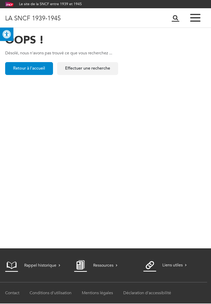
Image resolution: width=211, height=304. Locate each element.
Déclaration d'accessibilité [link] (147, 292)
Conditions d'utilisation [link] (51, 292)
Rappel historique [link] (40, 265)
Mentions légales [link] (97, 292)
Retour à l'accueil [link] (29, 68)
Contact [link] (12, 292)
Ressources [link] (103, 265)
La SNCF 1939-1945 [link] (33, 18)
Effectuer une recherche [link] (87, 68)
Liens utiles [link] (172, 265)
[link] (6, 34)
